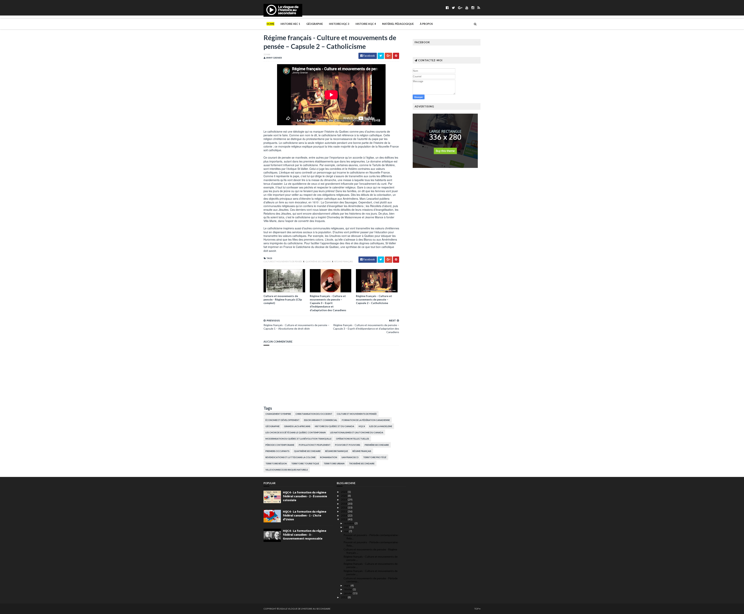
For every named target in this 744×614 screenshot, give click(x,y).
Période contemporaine (279, 445)
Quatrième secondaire (318, 261)
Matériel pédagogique (398, 23)
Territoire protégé (374, 457)
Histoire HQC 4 (366, 23)
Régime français (343, 261)
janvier (348, 593)
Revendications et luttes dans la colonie (290, 457)
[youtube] (467, 7)
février (348, 589)
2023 (344, 491)
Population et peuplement (315, 445)
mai (346, 531)
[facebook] (447, 7)
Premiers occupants (277, 451)
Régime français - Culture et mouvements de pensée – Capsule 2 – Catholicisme (374, 299)
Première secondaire (377, 445)
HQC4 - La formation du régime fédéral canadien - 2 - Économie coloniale (305, 496)
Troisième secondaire (362, 463)
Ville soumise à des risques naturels (286, 469)
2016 (344, 507)
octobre (349, 523)
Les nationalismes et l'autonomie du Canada (356, 432)
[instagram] (473, 7)
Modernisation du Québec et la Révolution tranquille (298, 438)
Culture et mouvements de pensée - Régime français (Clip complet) (283, 299)
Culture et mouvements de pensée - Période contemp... (371, 580)
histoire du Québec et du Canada (334, 426)
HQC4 (362, 426)
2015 (344, 511)
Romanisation (328, 457)
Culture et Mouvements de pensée (283, 261)
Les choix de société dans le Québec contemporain (295, 432)
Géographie (314, 23)
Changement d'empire (278, 414)
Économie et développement (282, 420)
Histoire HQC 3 (339, 23)
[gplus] (460, 7)
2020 (344, 495)
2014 (344, 515)
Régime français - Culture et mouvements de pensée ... (371, 558)
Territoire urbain (334, 463)
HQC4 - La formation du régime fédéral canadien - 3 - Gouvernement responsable (304, 534)
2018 (344, 503)
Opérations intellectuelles (352, 438)
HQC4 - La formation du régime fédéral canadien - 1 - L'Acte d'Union (304, 515)
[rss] (478, 7)
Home (270, 23)
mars (347, 585)
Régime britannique (336, 451)
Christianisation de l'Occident (313, 414)
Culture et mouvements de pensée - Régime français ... (370, 551)
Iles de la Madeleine (380, 426)
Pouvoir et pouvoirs (347, 445)
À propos (426, 23)
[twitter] (453, 7)
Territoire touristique (305, 463)
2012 (344, 597)
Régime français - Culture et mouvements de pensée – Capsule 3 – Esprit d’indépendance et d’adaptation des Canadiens (328, 303)
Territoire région (276, 463)
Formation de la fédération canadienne (366, 420)
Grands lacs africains (297, 426)
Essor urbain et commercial (320, 420)
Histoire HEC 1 (290, 23)
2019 (344, 499)
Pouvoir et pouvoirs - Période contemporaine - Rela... (371, 536)
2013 (344, 519)
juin (346, 527)
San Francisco (350, 457)
